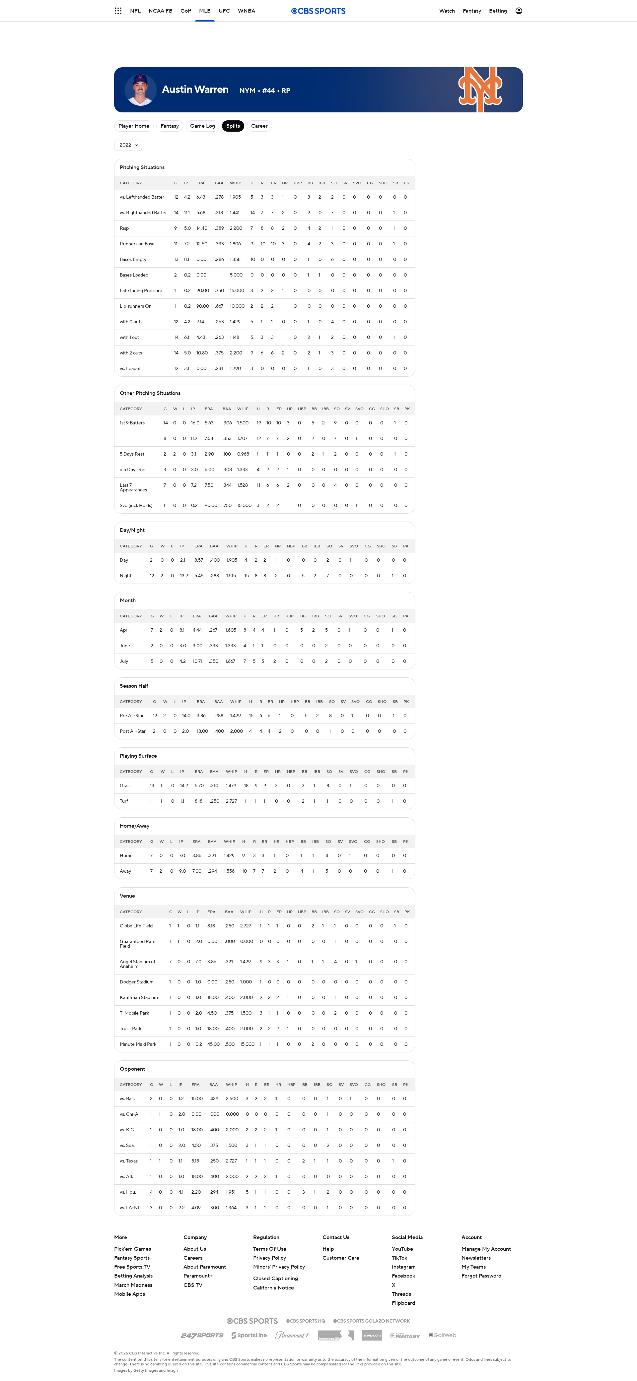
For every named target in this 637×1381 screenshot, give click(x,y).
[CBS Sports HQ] (305, 1320)
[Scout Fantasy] (405, 1335)
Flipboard (403, 1303)
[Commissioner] (336, 1333)
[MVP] (372, 1333)
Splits (233, 126)
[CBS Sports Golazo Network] (371, 1320)
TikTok (399, 1258)
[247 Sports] (202, 1334)
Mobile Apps (129, 1294)
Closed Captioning (275, 1278)
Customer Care (340, 1258)
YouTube (402, 1249)
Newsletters (476, 1258)
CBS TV (192, 1285)
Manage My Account (486, 1249)
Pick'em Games (132, 1249)
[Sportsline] (249, 1334)
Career (259, 126)
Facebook (403, 1276)
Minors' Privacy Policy (279, 1267)
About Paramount (204, 1267)
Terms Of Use (269, 1249)
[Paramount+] (292, 1334)
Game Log (202, 126)
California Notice (273, 1288)
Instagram (404, 1267)
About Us (194, 1249)
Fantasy (170, 126)
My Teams (473, 1267)
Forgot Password (481, 1276)
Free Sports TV (132, 1267)
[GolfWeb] (443, 1335)
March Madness (133, 1285)
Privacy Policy (269, 1258)
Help (328, 1249)
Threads (401, 1294)
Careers (192, 1258)
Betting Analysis (133, 1276)
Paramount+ (198, 1276)
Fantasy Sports (132, 1258)
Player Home (133, 126)
